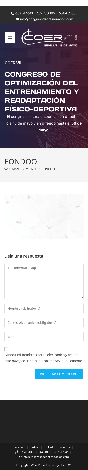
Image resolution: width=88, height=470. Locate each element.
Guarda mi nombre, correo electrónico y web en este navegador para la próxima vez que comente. (43, 357)
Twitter (35, 447)
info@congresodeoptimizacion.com (45, 457)
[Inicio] (6, 169)
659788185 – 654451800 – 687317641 (43, 452)
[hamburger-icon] (10, 37)
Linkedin (49, 447)
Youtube (65, 447)
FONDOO (48, 169)
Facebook (19, 447)
